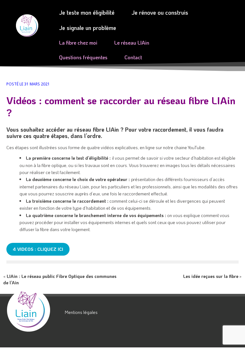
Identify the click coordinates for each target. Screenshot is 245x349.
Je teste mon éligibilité (87, 12)
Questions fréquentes (83, 57)
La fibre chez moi (78, 42)
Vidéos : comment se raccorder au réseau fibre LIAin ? (120, 106)
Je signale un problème (87, 28)
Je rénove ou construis (159, 12)
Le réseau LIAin (131, 42)
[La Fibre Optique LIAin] (33, 310)
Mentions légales (81, 312)
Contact (133, 57)
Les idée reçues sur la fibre (210, 276)
